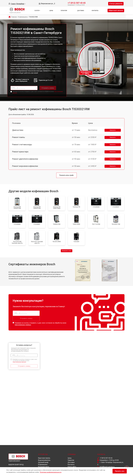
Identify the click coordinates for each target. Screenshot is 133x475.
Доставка (80, 10)
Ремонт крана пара (20, 152)
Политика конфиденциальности (50, 472)
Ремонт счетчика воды (22, 144)
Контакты (95, 10)
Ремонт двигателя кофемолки (25, 159)
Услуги (36, 10)
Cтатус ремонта (115, 3)
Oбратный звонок (116, 10)
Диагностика (17, 130)
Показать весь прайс (66, 175)
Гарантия (64, 10)
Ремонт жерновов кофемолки (25, 166)
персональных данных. (23, 325)
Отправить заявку (48, 88)
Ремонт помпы (18, 137)
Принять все (119, 471)
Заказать (113, 130)
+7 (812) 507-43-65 (77, 3)
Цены (51, 10)
